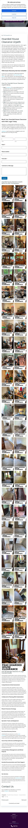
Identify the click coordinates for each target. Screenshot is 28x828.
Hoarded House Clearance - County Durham (16, 795)
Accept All (14, 10)
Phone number (5, 151)
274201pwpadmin (6, 35)
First (3, 141)
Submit (4, 178)
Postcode (4, 158)
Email (3, 144)
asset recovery (18, 778)
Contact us (9, 87)
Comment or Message (7, 165)
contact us (7, 791)
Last (15, 141)
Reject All (14, 17)
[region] (14, 10)
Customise (14, 14)
